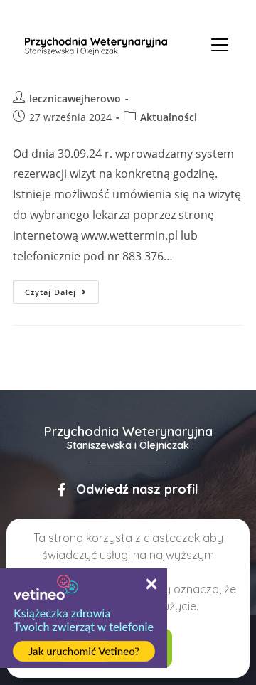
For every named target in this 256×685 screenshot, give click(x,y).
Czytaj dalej (62, 288)
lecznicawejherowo (75, 98)
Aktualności (168, 117)
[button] (128, 490)
